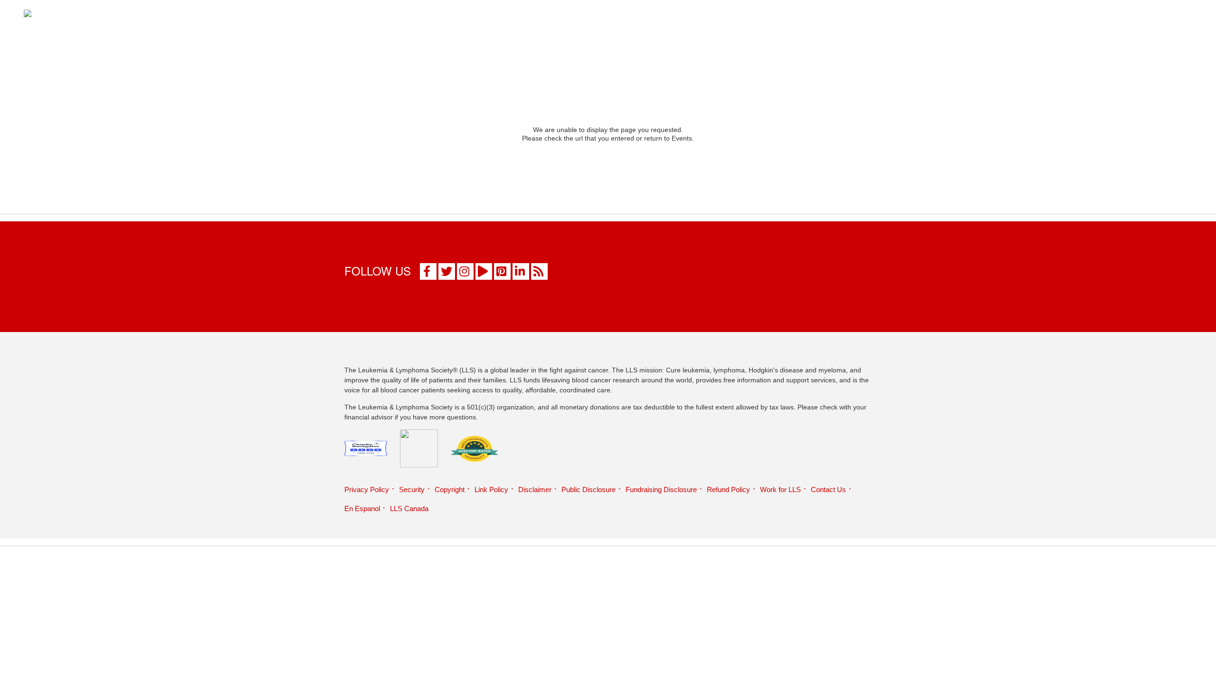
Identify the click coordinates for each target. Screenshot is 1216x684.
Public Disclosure (588, 489)
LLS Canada (409, 508)
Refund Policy (728, 489)
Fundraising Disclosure (661, 489)
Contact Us (828, 489)
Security (412, 489)
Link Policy (491, 489)
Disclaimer (534, 489)
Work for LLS (780, 489)
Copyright (450, 489)
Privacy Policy (366, 489)
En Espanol (362, 508)
